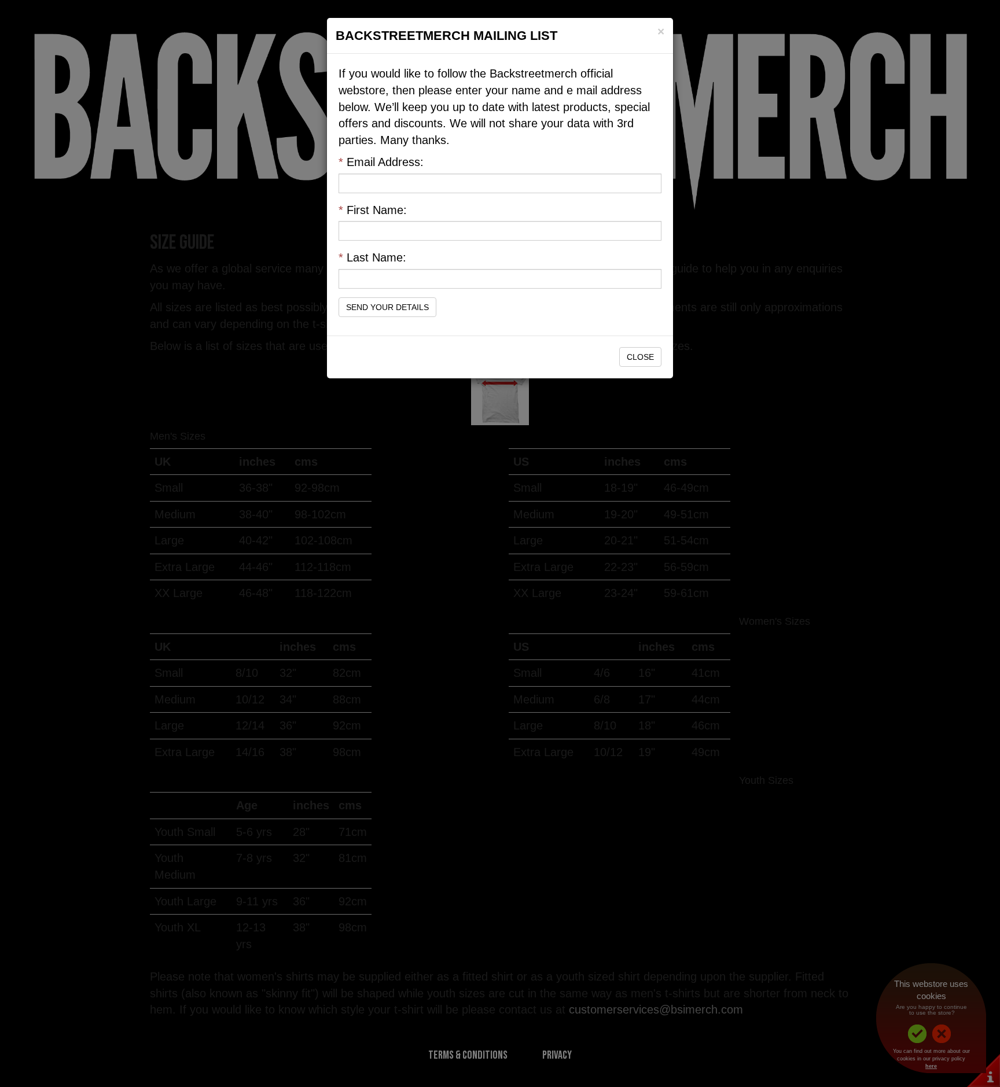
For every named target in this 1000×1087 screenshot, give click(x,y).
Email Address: (381, 162)
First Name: (373, 210)
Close (640, 357)
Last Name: (372, 257)
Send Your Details (387, 307)
